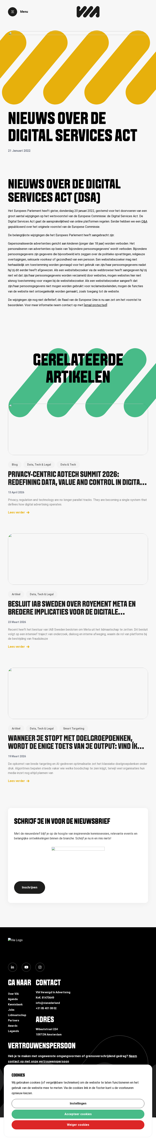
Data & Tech (68, 464)
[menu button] (12, 11)
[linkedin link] (12, 967)
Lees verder (16, 512)
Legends (13, 1031)
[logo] (88, 11)
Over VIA (13, 993)
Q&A (144, 221)
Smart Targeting (73, 728)
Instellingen (78, 1103)
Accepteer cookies (78, 1114)
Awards (13, 1025)
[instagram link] (40, 967)
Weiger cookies (78, 1125)
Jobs (11, 1009)
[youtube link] (26, 967)
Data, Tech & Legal (39, 464)
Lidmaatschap (17, 1015)
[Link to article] (78, 429)
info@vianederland (48, 1002)
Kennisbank (15, 1004)
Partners (13, 1020)
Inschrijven (29, 887)
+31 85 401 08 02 (46, 1008)
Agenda (13, 999)
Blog (15, 464)
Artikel (16, 594)
